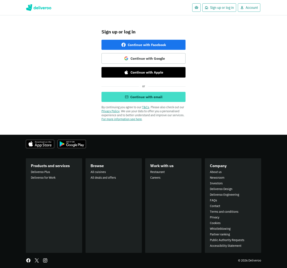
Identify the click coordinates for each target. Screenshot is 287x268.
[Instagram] (45, 260)
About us (216, 172)
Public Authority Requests (227, 240)
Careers (155, 178)
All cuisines (98, 172)
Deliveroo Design (221, 189)
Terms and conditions (224, 212)
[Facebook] (28, 260)
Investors (216, 183)
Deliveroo (38, 7)
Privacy (214, 217)
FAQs (213, 200)
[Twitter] (36, 260)
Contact (215, 206)
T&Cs (145, 107)
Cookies (215, 223)
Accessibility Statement (225, 246)
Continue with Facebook (147, 45)
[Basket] (196, 7)
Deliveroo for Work (43, 178)
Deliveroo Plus (40, 172)
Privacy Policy (110, 111)
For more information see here (121, 119)
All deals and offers (103, 178)
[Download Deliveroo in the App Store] (40, 144)
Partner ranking (220, 234)
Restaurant (157, 172)
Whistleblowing (220, 229)
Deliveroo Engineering (224, 195)
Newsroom (217, 178)
